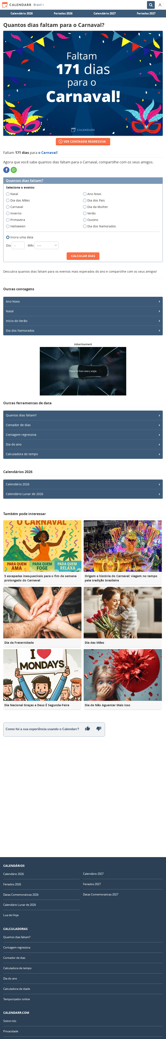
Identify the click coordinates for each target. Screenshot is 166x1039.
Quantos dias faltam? (24, 180)
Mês (31, 245)
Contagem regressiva (21, 435)
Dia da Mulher (97, 207)
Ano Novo (94, 194)
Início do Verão (16, 321)
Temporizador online (16, 999)
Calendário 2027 (105, 13)
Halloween (18, 226)
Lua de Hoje (11, 915)
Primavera (17, 220)
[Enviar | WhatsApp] (14, 170)
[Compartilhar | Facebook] (6, 170)
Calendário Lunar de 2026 (24, 494)
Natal (14, 194)
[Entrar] (160, 5)
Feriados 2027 (146, 13)
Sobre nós (9, 1021)
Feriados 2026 (63, 13)
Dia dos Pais (96, 200)
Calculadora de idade (16, 989)
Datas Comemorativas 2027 (100, 894)
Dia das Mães (20, 200)
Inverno (15, 213)
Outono (92, 220)
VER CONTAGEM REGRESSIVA (85, 141)
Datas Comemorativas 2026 (20, 895)
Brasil (38, 5)
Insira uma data (21, 237)
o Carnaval (47, 152)
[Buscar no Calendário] (151, 5)
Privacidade (10, 1031)
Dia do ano (13, 444)
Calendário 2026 (22, 13)
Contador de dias (18, 425)
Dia (9, 245)
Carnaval (16, 207)
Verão (91, 213)
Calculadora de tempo (22, 454)
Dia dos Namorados (101, 226)
